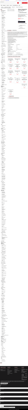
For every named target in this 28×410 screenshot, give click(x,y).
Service (8, 374)
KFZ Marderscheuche (4, 89)
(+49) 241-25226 (7, 0)
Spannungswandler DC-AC (4, 274)
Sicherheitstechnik (3, 252)
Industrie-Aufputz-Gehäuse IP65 (3, 131)
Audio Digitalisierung (3, 55)
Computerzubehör (3, 75)
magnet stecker (3, 52)
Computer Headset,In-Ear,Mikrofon (3, 82)
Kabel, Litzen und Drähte (3, 125)
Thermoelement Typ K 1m (24, 85)
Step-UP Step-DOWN (3, 348)
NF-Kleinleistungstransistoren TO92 (4, 31)
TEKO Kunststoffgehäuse (4, 135)
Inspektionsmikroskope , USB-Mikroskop (4, 315)
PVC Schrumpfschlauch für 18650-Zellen (4, 251)
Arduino (8, 5)
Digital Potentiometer (3, 43)
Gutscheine (16, 372)
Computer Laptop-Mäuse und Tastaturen (3, 80)
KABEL (1, 124)
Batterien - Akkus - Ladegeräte (3, 68)
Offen (2, 63)
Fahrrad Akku (3, 359)
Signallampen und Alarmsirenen (3, 260)
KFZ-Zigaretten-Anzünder (3, 224)
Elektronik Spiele (3, 93)
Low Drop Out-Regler (3, 21)
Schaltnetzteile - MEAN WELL (3, 270)
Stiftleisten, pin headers (3, 147)
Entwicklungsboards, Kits (3, 357)
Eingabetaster (3, 152)
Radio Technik (3, 103)
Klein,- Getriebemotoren (4, 234)
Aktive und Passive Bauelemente (3, 10)
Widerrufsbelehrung (10, 370)
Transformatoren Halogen (4, 282)
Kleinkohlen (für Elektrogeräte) (3, 231)
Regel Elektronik (3, 104)
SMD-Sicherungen (3, 199)
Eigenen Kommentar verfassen (22, 12)
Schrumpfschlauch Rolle (4, 245)
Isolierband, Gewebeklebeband (4, 326)
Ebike (19, 5)
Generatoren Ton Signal (3, 98)
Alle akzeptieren (12, 407)
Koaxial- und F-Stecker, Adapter (3, 293)
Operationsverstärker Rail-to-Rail (4, 41)
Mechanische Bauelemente (2, 190)
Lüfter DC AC (2, 181)
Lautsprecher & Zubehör (3, 153)
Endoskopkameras (4, 314)
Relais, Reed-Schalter (3, 207)
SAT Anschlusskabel (3, 291)
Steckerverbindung (15, 5)
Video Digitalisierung (3, 57)
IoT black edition (3, 342)
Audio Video (3, 48)
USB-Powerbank (3, 74)
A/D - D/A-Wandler (3, 27)
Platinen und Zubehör (3, 204)
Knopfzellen (3, 67)
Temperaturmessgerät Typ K (17, 80)
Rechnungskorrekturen (17, 370)
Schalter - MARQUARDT (3, 211)
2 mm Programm (3, 118)
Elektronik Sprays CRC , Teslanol (3, 308)
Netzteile (3, 264)
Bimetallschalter (3, 223)
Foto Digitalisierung (3, 59)
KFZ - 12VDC (3, 297)
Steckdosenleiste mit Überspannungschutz (4, 267)
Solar (2, 108)
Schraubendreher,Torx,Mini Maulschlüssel (4, 318)
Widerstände (3, 19)
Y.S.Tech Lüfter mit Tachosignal (3, 184)
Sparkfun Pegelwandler (3, 24)
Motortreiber (3, 40)
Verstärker (3, 105)
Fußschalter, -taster (3, 226)
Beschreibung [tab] (10, 30)
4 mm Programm (3, 120)
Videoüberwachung (4, 255)
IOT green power (3, 60)
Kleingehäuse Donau (3, 137)
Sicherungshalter (4, 214)
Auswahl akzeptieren (7, 407)
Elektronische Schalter (3, 95)
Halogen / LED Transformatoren (3, 281)
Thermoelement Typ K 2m (17, 71)
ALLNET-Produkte (3, 113)
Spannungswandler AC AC (4, 272)
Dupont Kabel (3, 127)
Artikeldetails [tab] (14, 30)
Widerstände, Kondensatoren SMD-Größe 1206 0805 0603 (3, 18)
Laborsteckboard (4, 145)
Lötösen (2, 205)
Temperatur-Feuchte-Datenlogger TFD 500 (24, 79)
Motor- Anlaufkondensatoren (4, 229)
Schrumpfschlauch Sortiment (4, 247)
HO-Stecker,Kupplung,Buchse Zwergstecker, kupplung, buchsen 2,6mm (4, 237)
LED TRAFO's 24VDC (3, 286)
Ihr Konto (16, 367)
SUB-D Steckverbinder (3, 217)
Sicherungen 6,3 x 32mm (3, 197)
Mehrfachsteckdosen (4, 265)
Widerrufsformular (10, 371)
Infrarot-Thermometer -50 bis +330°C (17, 66)
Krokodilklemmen (4, 215)
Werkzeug (2, 317)
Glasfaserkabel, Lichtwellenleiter (3, 178)
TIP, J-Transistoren (3, 34)
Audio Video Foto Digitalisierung (3, 54)
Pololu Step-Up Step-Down (3, 26)
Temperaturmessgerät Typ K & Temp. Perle (24, 73)
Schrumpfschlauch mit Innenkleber (4, 249)
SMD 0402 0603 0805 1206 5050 (3, 176)
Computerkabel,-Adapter (4, 77)
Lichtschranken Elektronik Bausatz (3, 101)
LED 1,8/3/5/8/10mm (3, 165)
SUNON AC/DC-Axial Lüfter (3, 182)
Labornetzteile (2, 141)
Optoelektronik (3, 22)
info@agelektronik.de (24, 379)
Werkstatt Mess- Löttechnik (3, 299)
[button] (14, 388)
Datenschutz (9, 372)
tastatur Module (3, 355)
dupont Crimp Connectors (3, 151)
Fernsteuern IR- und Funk (3, 96)
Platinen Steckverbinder (3, 50)
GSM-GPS (3, 353)
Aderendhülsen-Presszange (3, 333)
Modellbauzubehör (3, 232)
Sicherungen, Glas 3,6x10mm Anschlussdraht (3, 192)
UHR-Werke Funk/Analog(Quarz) (3, 338)
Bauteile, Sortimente (3, 15)
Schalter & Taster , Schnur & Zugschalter (3, 209)
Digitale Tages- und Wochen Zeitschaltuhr (3, 279)
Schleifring (3, 51)
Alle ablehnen (2, 383)
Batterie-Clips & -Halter (3, 62)
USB (2, 47)
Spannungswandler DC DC (4, 275)
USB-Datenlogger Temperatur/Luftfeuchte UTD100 (11, 60)
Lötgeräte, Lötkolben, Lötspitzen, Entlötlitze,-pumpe (3, 301)
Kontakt (1, 0)
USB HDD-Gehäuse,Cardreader (4, 84)
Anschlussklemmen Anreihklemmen (4, 196)
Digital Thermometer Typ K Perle (10, 66)
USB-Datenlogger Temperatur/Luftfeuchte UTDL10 (11, 72)
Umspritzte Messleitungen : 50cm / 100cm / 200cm (3, 122)
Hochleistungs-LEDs (3, 180)
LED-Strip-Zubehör (3, 171)
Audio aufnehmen (3, 351)
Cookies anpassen (8, 382)
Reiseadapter (2, 241)
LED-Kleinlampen (3, 173)
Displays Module (3, 350)
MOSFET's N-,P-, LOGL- (3, 36)
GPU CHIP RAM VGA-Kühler (3, 186)
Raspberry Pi (4, 5)
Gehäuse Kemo (3, 134)
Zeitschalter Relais (3, 107)
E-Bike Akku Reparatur (3, 370)
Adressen (16, 371)
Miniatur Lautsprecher (3, 157)
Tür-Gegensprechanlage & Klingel (3, 341)
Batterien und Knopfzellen (3, 72)
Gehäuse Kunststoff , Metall (3, 128)
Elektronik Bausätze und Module (2, 86)
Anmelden (20, 0)
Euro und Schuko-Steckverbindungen (4, 219)
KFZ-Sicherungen (3, 202)
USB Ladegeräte (3, 295)
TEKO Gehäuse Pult (3, 132)
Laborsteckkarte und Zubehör (3, 142)
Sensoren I (3, 347)
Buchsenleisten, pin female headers (3, 149)
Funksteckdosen (3, 277)
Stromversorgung (3, 263)
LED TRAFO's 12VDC (3, 284)
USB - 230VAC (3, 296)
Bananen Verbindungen (3, 213)
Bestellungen (16, 369)
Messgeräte (3, 354)
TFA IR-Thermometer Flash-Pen (10, 91)
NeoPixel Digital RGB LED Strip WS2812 (3, 167)
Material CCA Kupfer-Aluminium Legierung (3, 162)
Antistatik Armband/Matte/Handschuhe (4, 334)
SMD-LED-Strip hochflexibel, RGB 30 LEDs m (3, 170)
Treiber (2, 346)
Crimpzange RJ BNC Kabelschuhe (3, 331)
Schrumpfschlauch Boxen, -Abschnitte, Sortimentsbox (3, 243)
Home (1, 9)
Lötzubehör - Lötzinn (3, 306)
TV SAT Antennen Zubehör (3, 288)
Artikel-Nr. (19, 11)
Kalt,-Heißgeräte (3, 220)
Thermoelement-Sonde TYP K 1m (24, 66)
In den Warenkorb (21, 21)
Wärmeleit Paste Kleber (3, 312)
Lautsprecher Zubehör (3, 155)
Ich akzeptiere (6, 383)
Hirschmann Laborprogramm (3, 115)
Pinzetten (3, 322)
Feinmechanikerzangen (4, 321)
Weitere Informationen (3, 382)
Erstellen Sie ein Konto (24, 0)
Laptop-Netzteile (3, 78)
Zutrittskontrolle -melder (3, 254)
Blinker (2, 92)
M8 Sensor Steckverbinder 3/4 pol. (3, 337)
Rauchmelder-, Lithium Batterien (3, 257)
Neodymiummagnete (4, 235)
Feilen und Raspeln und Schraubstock (3, 324)
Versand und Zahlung (10, 373)
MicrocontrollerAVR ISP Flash (4, 12)
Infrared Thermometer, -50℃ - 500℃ (10, 79)
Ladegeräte (3, 71)
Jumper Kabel (3, 144)
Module (11, 5)
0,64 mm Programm (3, 116)
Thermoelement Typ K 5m (17, 59)
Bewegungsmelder (4, 258)
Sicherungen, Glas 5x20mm (3, 194)
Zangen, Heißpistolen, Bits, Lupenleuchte (3, 328)
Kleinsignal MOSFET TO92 (3, 32)
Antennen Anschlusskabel (3, 289)
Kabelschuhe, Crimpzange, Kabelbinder (3, 311)
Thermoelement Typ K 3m (24, 59)
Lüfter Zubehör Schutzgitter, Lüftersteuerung (3, 188)
